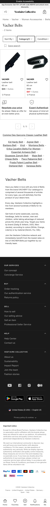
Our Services (11, 265)
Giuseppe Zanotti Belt (16, 155)
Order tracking (11, 288)
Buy (6, 284)
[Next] (32, 126)
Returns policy (11, 297)
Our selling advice (13, 315)
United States (30, 490)
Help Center (10, 338)
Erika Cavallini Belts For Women (23, 149)
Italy (27, 492)
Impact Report (11, 365)
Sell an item (10, 320)
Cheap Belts (11, 159)
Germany (39, 490)
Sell (6, 306)
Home (6, 19)
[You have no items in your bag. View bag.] (44, 12)
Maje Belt (37, 155)
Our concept (10, 270)
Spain (23, 492)
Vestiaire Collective (16, 352)
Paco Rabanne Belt (32, 159)
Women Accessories (32, 19)
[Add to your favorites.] (21, 79)
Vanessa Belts (33, 166)
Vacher (15, 19)
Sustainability (11, 361)
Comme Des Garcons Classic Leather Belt (25, 135)
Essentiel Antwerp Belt (23, 152)
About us (8, 357)
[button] (44, 12)
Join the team (11, 369)
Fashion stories (11, 374)
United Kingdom (17, 490)
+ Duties (9, 88)
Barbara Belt (9, 145)
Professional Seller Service (17, 324)
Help (6, 333)
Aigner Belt (33, 142)
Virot (22, 145)
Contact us (9, 342)
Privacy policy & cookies (24, 417)
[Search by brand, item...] (5, 11)
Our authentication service (17, 293)
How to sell (9, 311)
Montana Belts (36, 145)
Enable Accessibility (25, 1)
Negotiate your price (12, 107)
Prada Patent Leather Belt (23, 162)
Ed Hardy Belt (15, 142)
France (7, 490)
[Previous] (18, 126)
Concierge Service (13, 274)
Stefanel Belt (16, 166)
